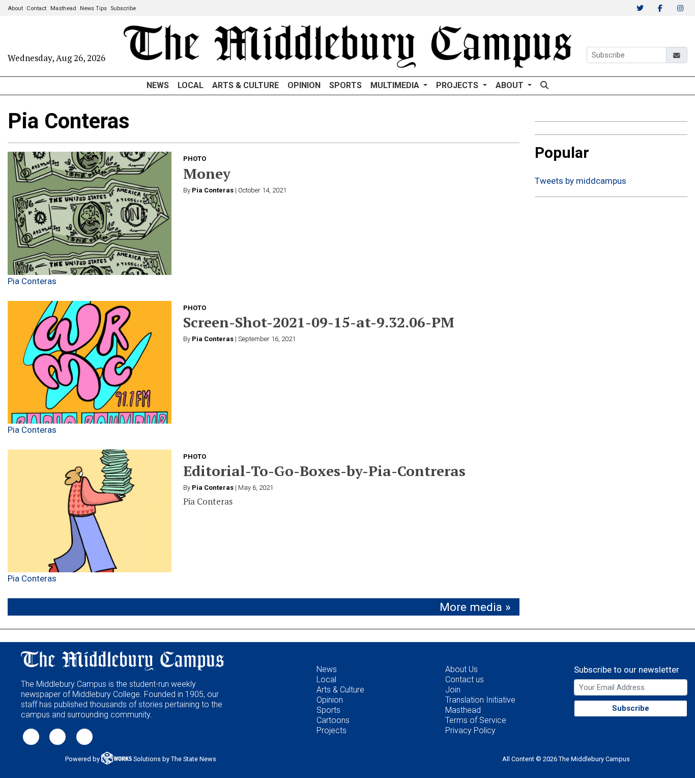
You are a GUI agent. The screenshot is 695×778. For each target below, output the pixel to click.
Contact (36, 8)
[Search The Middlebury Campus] (544, 86)
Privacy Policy (470, 730)
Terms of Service (475, 720)
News (158, 85)
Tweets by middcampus (580, 181)
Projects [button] (458, 85)
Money (206, 173)
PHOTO (194, 158)
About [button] (511, 85)
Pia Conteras (32, 281)
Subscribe (123, 8)
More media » (475, 607)
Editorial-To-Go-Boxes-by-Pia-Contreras (324, 470)
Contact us (464, 679)
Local (191, 85)
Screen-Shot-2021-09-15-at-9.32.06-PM (318, 322)
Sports (345, 85)
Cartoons (333, 720)
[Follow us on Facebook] (57, 736)
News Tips (93, 8)
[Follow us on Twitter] (31, 736)
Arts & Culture (245, 85)
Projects (331, 730)
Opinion (304, 85)
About (15, 8)
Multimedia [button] (395, 85)
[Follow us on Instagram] (84, 736)
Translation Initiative (480, 700)
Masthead (63, 8)
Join (452, 689)
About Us (461, 669)
